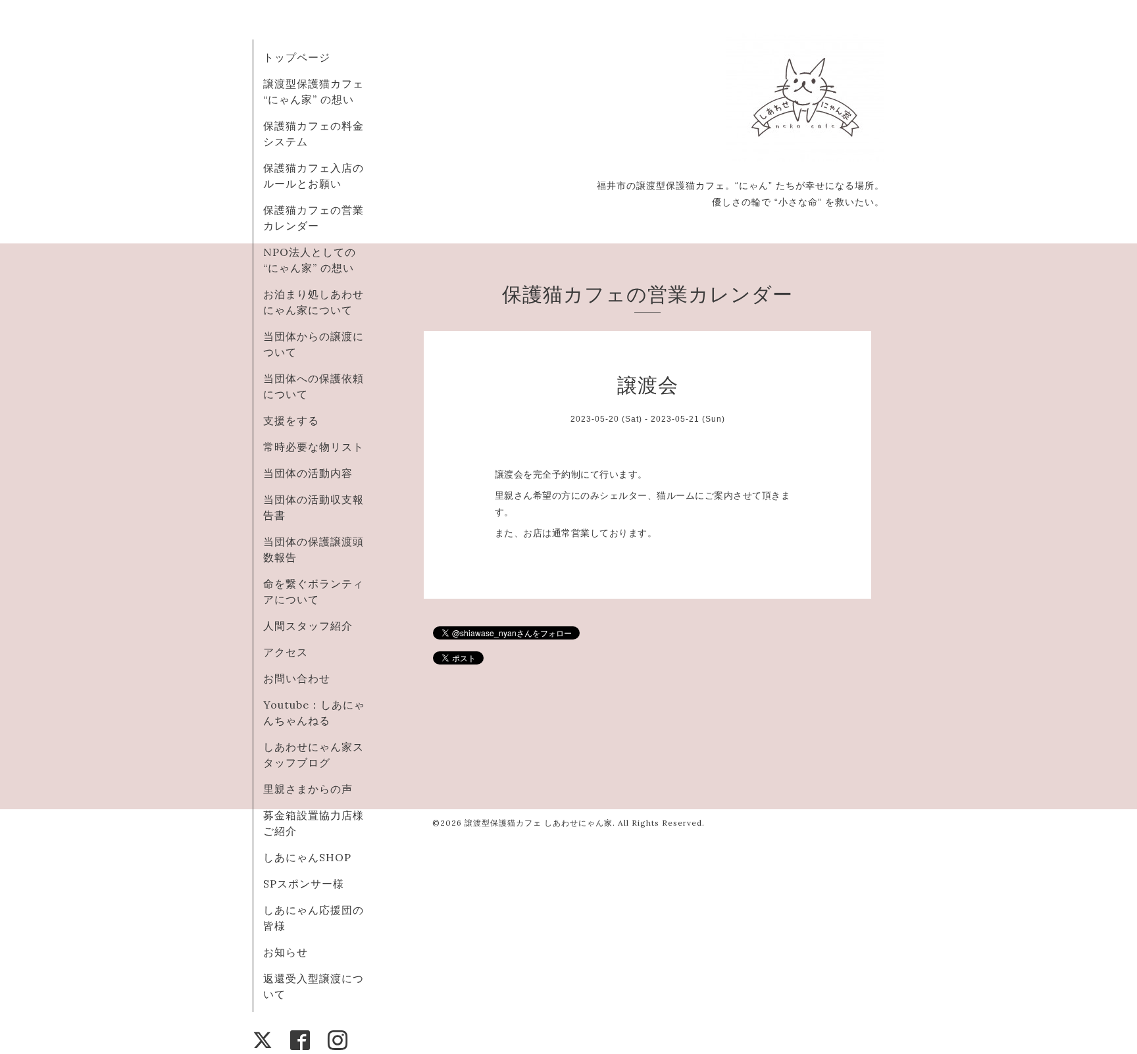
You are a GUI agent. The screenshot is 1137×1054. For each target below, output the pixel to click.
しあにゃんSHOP (307, 857)
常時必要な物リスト (313, 446)
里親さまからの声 (308, 788)
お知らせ (285, 952)
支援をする (291, 420)
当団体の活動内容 (308, 473)
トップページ (296, 57)
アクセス (285, 652)
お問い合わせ (296, 678)
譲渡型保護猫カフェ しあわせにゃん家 (539, 823)
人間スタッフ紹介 (308, 625)
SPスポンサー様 (303, 883)
